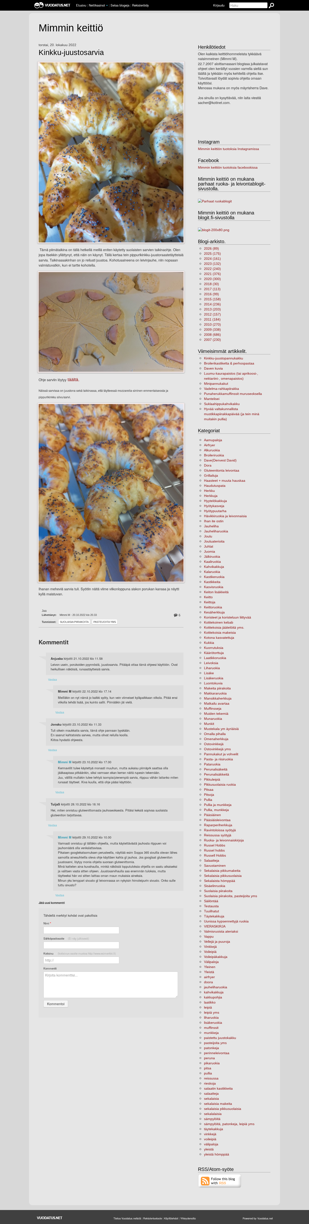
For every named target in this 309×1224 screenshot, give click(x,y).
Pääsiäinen (212, 815)
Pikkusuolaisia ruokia (220, 784)
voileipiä (210, 1139)
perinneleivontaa (216, 1053)
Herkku (209, 491)
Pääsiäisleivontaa (217, 820)
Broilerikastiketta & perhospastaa (229, 363)
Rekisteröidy (140, 5)
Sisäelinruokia (214, 886)
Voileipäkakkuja (215, 957)
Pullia (208, 800)
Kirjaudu (219, 5)
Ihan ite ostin (214, 521)
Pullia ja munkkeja (218, 805)
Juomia (209, 551)
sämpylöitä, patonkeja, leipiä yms (229, 1124)
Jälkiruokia (212, 556)
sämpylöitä (212, 1119)
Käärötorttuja (214, 653)
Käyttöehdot (171, 1218)
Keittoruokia (213, 607)
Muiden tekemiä (216, 713)
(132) (212, 264)
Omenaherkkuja (216, 739)
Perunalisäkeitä (215, 769)
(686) (212, 335)
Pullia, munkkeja (216, 810)
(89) (211, 248)
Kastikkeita (212, 582)
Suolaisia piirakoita (74, 621)
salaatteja (211, 1093)
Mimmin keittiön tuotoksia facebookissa (228, 167)
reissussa (211, 1078)
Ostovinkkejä (214, 744)
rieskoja (210, 1083)
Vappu (209, 936)
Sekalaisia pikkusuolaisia (223, 876)
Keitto (208, 597)
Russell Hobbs (215, 855)
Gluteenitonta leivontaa (221, 470)
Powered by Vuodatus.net (258, 1218)
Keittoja (209, 602)
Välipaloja (211, 962)
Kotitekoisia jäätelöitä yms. (224, 627)
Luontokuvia (213, 683)
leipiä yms (211, 1012)
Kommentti (50, 968)
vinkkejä (210, 1134)
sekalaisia (211, 1098)
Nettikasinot (97, 5)
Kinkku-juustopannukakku (223, 358)
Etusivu (81, 5)
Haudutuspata (214, 486)
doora (208, 982)
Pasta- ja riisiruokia (218, 759)
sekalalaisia (213, 1114)
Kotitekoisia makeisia (220, 632)
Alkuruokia (212, 450)
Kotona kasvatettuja (219, 638)
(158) (212, 299)
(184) (212, 319)
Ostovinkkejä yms (217, 749)
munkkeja (211, 1033)
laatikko (210, 1002)
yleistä (209, 1149)
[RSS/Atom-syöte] (220, 1181)
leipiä (208, 1007)
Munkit (209, 724)
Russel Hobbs (214, 845)
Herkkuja (211, 496)
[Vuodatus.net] (49, 1217)
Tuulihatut (211, 911)
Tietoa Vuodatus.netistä (127, 1218)
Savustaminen (215, 865)
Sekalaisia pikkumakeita (222, 871)
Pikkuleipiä (212, 779)
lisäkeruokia (213, 1023)
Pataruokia (212, 764)
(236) (212, 304)
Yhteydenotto (188, 1218)
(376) (212, 274)
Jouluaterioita (214, 541)
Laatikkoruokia (215, 658)
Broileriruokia (214, 455)
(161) (212, 259)
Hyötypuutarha (215, 511)
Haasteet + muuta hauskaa (224, 480)
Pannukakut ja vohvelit (221, 754)
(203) (212, 309)
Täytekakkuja (214, 916)
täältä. (72, 379)
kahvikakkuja (214, 992)
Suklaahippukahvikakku (222, 404)
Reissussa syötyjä (217, 835)
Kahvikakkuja (214, 567)
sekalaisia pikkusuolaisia (222, 1109)
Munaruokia (213, 719)
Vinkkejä (210, 947)
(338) (212, 329)
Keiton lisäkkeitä (216, 592)
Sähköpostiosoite (66, 938)
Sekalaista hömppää (219, 881)
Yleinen (209, 967)
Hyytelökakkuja (215, 501)
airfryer (209, 977)
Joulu (208, 536)
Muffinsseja (212, 708)
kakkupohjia (213, 997)
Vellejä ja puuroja (217, 941)
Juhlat (208, 546)
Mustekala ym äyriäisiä (221, 729)
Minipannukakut (216, 383)
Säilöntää (211, 901)
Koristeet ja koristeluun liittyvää (227, 617)
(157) (212, 314)
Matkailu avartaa (216, 703)
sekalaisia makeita (218, 1104)
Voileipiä (210, 952)
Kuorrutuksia (213, 648)
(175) (212, 253)
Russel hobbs (214, 850)
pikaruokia (212, 1063)
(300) (212, 279)
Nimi (47, 923)
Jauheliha (211, 526)
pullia (208, 1073)
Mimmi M (64, 762)
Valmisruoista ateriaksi (221, 931)
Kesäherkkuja (214, 612)
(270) (212, 324)
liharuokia (211, 1017)
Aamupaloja (213, 440)
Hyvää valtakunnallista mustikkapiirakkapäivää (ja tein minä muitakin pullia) (231, 414)
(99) (211, 294)
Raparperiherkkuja (218, 825)
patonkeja (211, 1048)
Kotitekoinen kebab (218, 622)
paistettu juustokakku (220, 1038)
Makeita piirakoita (217, 688)
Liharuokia (212, 668)
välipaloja (211, 1144)
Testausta (211, 906)
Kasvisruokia (213, 587)
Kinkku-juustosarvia (71, 52)
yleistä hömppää (216, 1154)
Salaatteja (211, 860)
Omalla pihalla (215, 734)
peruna (209, 1058)
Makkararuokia (215, 693)
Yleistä (209, 972)
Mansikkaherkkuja (218, 698)
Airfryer (209, 445)
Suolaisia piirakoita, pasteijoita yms (230, 896)
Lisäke (209, 673)
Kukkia (209, 643)
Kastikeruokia (214, 577)
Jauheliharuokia (216, 531)
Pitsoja (209, 795)
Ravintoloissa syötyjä (220, 830)
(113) (212, 289)
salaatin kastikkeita (218, 1088)
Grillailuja (211, 475)
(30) (211, 284)
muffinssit (211, 1028)
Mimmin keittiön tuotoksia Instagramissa (228, 149)
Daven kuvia (213, 368)
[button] (107, 5)
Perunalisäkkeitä (216, 774)
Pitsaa (208, 789)
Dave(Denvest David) (220, 460)
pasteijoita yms (104, 621)
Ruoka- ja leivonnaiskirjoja (224, 840)
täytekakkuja (213, 1129)
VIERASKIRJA (214, 926)
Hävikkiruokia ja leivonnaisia (225, 516)
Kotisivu (79, 953)
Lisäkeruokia (213, 678)
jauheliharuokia (215, 987)
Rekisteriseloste (152, 1218)
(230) (212, 340)
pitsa (207, 1068)
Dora (207, 465)
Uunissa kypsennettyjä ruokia (226, 921)
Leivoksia (211, 663)
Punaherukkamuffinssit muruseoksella (233, 394)
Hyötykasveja (214, 506)
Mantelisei (211, 399)
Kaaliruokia (212, 562)
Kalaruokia (212, 572)
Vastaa (52, 679)
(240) (212, 269)
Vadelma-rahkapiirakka (221, 389)
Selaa (120, 5)
